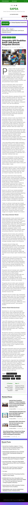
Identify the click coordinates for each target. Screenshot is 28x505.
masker (18, 378)
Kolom (13, 37)
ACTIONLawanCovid (11, 373)
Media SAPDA (6, 47)
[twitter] (14, 5)
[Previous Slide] (24, 1)
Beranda (9, 37)
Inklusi (13, 378)
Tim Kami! (5, 471)
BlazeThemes (21, 500)
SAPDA (14, 8)
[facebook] (11, 5)
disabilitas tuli (6, 378)
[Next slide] (26, 1)
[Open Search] (24, 18)
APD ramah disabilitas (8, 376)
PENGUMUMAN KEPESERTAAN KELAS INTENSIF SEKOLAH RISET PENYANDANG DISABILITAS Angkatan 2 (13, 453)
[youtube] (16, 5)
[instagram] (13, 5)
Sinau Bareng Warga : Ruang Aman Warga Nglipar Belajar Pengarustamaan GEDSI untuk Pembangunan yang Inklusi (12, 1)
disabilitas (17, 376)
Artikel (4, 37)
